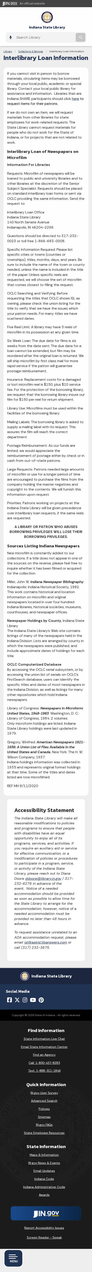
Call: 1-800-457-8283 (44, 1063)
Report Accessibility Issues (44, 1228)
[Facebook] (9, 1000)
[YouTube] (33, 1000)
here (75, 98)
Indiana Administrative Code (44, 1187)
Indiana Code (44, 1179)
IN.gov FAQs (44, 1125)
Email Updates (44, 1171)
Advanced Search (44, 1101)
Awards (44, 1195)
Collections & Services (30, 51)
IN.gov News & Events (44, 1163)
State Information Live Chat (44, 1039)
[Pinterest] (41, 1000)
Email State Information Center (44, 1047)
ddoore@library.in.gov (43, 878)
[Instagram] (25, 1000)
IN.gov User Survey (44, 1093)
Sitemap (44, 1117)
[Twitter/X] (17, 1000)
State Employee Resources (44, 1133)
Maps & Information (44, 1155)
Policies (44, 1109)
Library (8, 51)
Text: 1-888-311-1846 (44, 1071)
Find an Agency (44, 1055)
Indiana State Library (47, 27)
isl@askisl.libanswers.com (45, 942)
